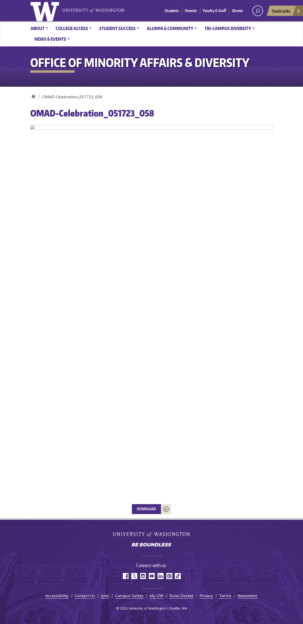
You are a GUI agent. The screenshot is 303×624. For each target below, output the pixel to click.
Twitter (134, 576)
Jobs (105, 595)
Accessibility (57, 595)
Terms (225, 595)
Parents (191, 10)
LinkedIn (160, 576)
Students (172, 10)
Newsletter (247, 595)
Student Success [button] (117, 28)
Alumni (237, 10)
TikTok (178, 576)
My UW (156, 595)
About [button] (38, 28)
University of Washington (45, 10)
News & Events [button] (50, 39)
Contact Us (85, 595)
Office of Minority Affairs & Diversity (33, 95)
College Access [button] (72, 28)
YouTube (151, 576)
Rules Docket (181, 595)
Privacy (206, 595)
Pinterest (169, 576)
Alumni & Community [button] (170, 28)
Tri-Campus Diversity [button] (228, 28)
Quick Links (281, 11)
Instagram (143, 576)
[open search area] (257, 10)
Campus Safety (129, 595)
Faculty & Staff (214, 10)
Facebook (125, 576)
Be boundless (151, 545)
